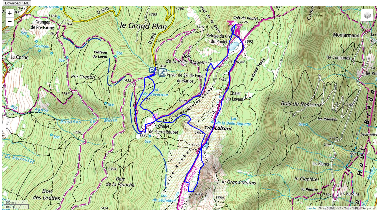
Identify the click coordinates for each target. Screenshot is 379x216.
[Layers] (367, 15)
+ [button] (10, 13)
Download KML (17, 3)
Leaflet (312, 208)
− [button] (10, 21)
